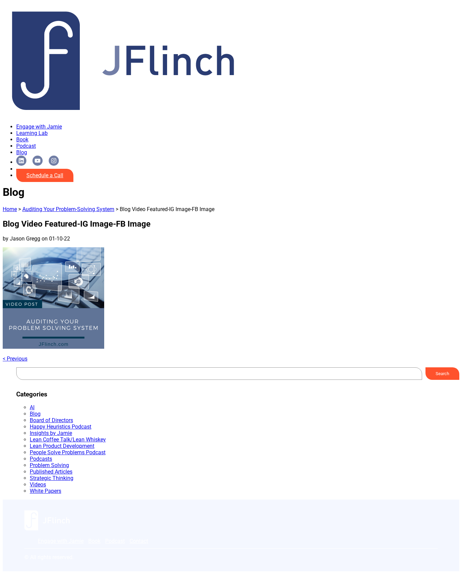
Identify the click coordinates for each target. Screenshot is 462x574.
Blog (21, 152)
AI (32, 407)
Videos (38, 484)
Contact (139, 541)
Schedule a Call (44, 175)
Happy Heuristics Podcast (60, 426)
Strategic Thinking (51, 478)
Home (10, 209)
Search (442, 373)
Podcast (26, 146)
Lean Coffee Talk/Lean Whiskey (68, 439)
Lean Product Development (62, 446)
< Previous (15, 358)
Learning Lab (32, 133)
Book (22, 139)
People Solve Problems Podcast (68, 452)
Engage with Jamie (39, 126)
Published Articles (51, 471)
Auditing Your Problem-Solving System (68, 209)
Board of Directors (51, 420)
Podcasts (41, 459)
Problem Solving (49, 465)
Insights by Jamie (51, 433)
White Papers (45, 491)
